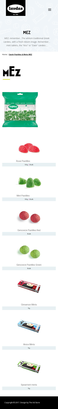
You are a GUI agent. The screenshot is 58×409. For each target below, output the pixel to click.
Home (4, 55)
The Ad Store (34, 402)
